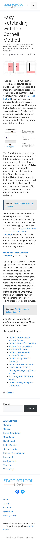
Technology (8, 469)
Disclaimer (8, 511)
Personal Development (14, 453)
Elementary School (12, 433)
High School (9, 441)
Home (6, 499)
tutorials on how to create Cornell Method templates (19, 231)
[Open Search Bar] (27, 5)
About (6, 503)
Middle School (10, 445)
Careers (7, 425)
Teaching (7, 465)
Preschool (8, 457)
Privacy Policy (9, 515)
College (10, 393)
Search (6, 404)
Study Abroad (9, 461)
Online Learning (10, 449)
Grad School (9, 437)
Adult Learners (10, 421)
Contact (7, 507)
